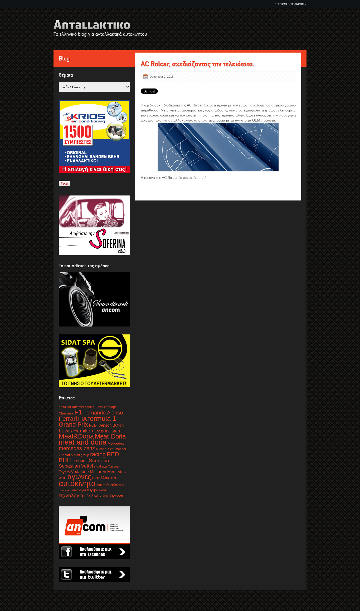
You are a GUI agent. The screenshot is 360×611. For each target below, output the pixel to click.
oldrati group (80, 455)
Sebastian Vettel (76, 466)
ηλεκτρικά (65, 490)
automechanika (83, 407)
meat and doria (82, 442)
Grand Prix (73, 424)
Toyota (64, 472)
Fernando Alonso (103, 413)
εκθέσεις (117, 485)
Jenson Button (111, 425)
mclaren (112, 431)
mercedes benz (77, 448)
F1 (78, 412)
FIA (82, 419)
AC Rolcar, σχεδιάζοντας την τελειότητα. (198, 64)
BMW (99, 407)
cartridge (110, 407)
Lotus (99, 431)
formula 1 (102, 418)
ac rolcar (65, 407)
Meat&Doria (76, 436)
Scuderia (99, 460)
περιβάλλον (96, 490)
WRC (62, 478)
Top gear (113, 466)
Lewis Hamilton (76, 430)
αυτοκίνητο (77, 483)
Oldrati (64, 455)
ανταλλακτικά (104, 478)
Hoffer (93, 425)
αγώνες (79, 477)
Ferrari (68, 418)
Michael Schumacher (111, 449)
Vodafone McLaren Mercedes (98, 471)
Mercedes (116, 443)
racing (98, 454)
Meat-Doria (110, 436)
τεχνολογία (71, 495)
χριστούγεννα (111, 496)
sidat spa (100, 466)
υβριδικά (91, 496)
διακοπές (102, 485)
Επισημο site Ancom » (291, 4)
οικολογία (79, 490)
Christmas (66, 413)
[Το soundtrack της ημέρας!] (94, 299)
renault (81, 460)
